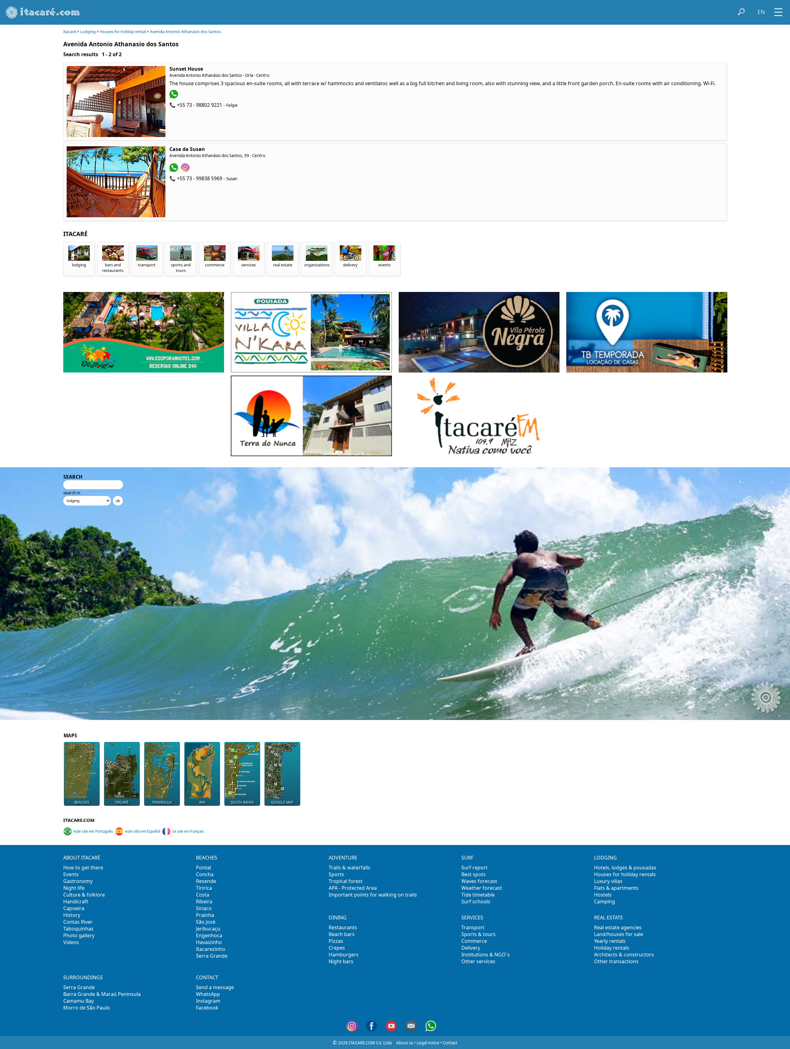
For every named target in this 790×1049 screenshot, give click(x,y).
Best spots (473, 874)
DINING (338, 917)
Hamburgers (344, 954)
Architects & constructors (624, 954)
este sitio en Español (142, 831)
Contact (450, 1043)
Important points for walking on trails (373, 894)
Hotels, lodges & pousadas (625, 867)
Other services (478, 961)
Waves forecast (479, 881)
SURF (467, 857)
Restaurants (343, 927)
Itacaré (69, 31)
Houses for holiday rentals (625, 874)
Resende (206, 881)
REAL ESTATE (608, 917)
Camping (604, 901)
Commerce (474, 941)
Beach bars (342, 934)
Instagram (208, 1000)
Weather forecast (481, 888)
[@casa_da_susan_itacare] (186, 170)
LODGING (605, 857)
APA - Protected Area (353, 888)
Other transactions (616, 961)
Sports (336, 874)
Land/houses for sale (618, 934)
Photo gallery (78, 935)
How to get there (83, 867)
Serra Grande (211, 955)
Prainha (205, 915)
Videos (71, 942)
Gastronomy (78, 881)
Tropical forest (346, 881)
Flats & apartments (616, 888)
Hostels (603, 894)
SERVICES (472, 917)
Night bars (341, 961)
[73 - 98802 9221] (174, 96)
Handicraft (75, 901)
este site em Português (93, 831)
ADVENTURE (343, 857)
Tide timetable (478, 894)
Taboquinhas (78, 928)
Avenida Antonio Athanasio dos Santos (185, 31)
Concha (205, 874)
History (71, 915)
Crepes (337, 947)
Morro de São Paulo (86, 1007)
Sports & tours (478, 934)
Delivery (470, 947)
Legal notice (428, 1043)
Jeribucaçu (208, 928)
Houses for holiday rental (123, 31)
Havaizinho (209, 942)
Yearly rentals (610, 941)
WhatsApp (208, 994)
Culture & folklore (84, 894)
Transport (472, 927)
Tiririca (204, 888)
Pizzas (336, 941)
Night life (74, 888)
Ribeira (204, 901)
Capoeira (73, 908)
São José (205, 921)
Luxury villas (608, 881)
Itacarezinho (210, 949)
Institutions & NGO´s (485, 954)
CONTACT (207, 977)
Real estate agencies (618, 927)
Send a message (215, 987)
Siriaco (204, 908)
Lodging (88, 31)
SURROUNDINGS (83, 977)
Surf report (474, 867)
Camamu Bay (78, 1000)
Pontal (203, 867)
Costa (202, 894)
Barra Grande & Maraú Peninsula (102, 994)
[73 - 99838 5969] (174, 170)
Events (71, 874)
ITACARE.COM (78, 820)
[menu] (778, 10)
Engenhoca (209, 935)
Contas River (78, 921)
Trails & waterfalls (349, 867)
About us (404, 1043)
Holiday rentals (611, 947)
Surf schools (475, 901)
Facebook (207, 1007)
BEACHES (206, 857)
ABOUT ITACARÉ (81, 857)
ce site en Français (188, 831)
